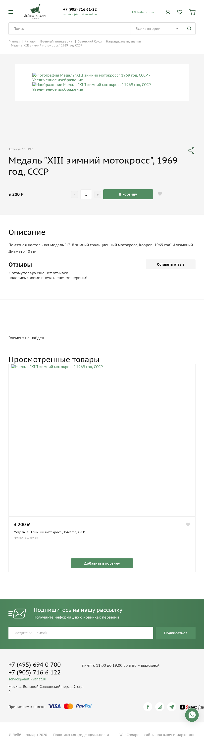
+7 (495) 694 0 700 (34, 664)
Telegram (172, 706)
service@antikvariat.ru (80, 14)
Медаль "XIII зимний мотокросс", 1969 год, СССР (49, 532)
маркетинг (185, 735)
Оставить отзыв (170, 264)
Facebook (148, 706)
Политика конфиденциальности (81, 735)
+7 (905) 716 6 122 (34, 672)
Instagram (160, 706)
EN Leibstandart (144, 12)
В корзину (128, 194)
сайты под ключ (158, 735)
